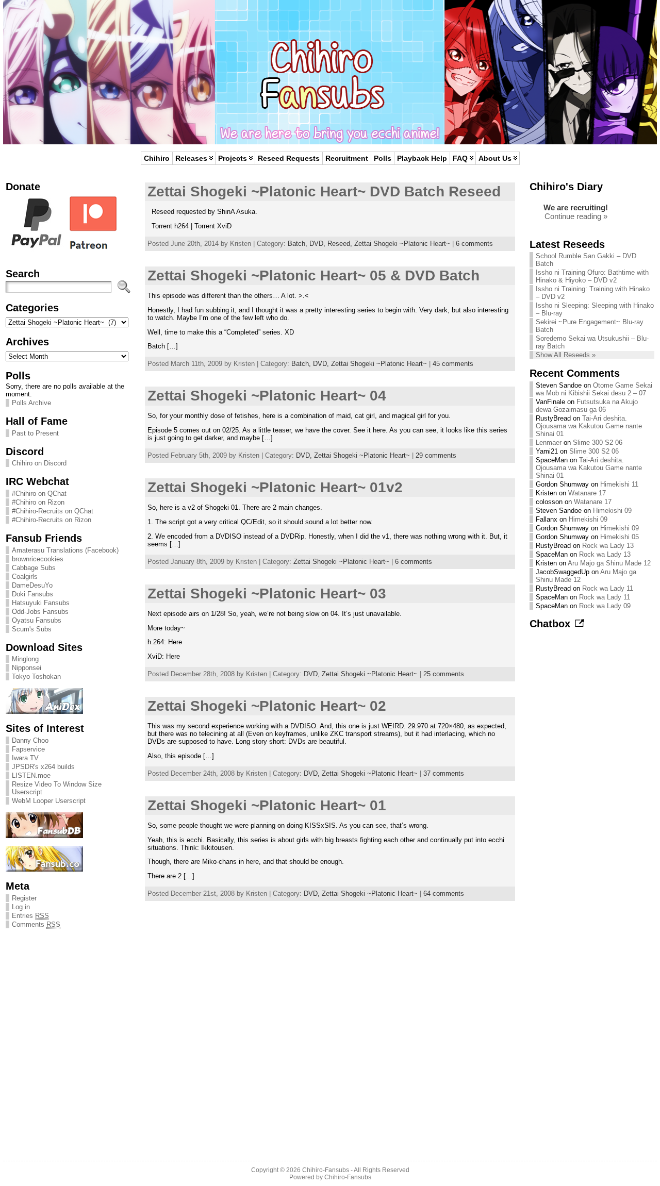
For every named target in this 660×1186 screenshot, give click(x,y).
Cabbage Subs (34, 568)
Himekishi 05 (619, 537)
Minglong (25, 659)
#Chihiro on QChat (39, 493)
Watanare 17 (587, 493)
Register (24, 898)
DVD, (318, 243)
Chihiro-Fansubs (325, 1170)
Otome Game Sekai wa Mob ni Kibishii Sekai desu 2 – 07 (594, 389)
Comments (36, 924)
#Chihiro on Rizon (38, 502)
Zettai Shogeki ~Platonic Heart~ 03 (266, 594)
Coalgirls (25, 576)
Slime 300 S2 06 (597, 442)
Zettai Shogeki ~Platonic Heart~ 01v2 (275, 487)
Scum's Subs (32, 629)
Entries (30, 916)
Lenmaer (549, 442)
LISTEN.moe (31, 775)
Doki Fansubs (32, 594)
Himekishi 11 (619, 484)
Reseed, (340, 243)
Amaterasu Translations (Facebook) (65, 550)
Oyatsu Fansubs (36, 620)
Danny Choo (30, 740)
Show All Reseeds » (566, 355)
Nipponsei (26, 668)
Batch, (298, 243)
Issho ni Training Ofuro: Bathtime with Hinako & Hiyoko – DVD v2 (592, 276)
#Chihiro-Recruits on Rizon (51, 520)
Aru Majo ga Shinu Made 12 (609, 563)
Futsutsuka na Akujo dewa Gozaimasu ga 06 (587, 405)
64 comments (443, 893)
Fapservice (28, 749)
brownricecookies (37, 559)
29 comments (436, 455)
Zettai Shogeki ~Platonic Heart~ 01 (266, 805)
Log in (21, 907)
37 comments (443, 773)
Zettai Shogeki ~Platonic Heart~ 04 (266, 396)
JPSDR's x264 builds (43, 767)
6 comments (474, 243)
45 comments (453, 364)
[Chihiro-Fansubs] (329, 72)
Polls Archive (31, 403)
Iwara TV (25, 758)
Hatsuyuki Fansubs (41, 603)
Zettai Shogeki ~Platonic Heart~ (402, 243)
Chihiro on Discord (39, 463)
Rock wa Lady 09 (605, 606)
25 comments (443, 674)
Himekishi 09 (612, 510)
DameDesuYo (32, 585)
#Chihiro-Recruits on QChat (52, 511)
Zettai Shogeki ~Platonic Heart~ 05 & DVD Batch (313, 275)
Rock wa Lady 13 (608, 545)
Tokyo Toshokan (36, 676)
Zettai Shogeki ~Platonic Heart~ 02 (266, 706)
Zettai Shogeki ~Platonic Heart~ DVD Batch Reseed (324, 191)
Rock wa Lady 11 (607, 588)
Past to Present (35, 433)
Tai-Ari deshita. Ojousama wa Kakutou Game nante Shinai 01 (589, 426)
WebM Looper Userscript (49, 801)
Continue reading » (575, 216)
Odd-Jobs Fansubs (40, 611)
